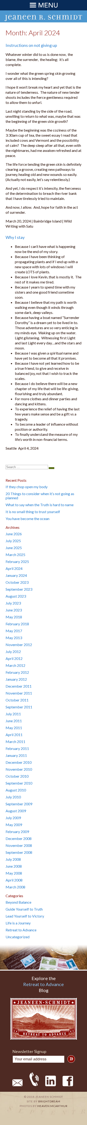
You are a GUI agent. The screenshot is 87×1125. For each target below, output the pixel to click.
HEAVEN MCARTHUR (52, 1106)
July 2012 (13, 651)
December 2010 (19, 762)
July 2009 (13, 817)
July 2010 (13, 797)
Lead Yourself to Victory (25, 916)
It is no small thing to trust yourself (33, 511)
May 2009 (14, 824)
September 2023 (19, 589)
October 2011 (17, 700)
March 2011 (15, 741)
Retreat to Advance (21, 930)
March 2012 (15, 665)
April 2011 (14, 734)
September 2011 (19, 707)
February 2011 (17, 748)
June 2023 (14, 610)
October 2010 (17, 776)
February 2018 (17, 624)
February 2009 (17, 831)
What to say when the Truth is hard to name (40, 504)
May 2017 (14, 631)
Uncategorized (17, 937)
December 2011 (19, 686)
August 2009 (16, 811)
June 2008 (14, 866)
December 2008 (19, 838)
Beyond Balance (18, 902)
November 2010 (19, 769)
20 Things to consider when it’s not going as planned (40, 495)
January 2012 (16, 679)
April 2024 (14, 568)
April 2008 (14, 880)
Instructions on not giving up (31, 45)
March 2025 (15, 554)
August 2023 (16, 596)
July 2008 (13, 859)
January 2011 (16, 755)
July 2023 (13, 603)
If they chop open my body (27, 486)
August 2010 (16, 790)
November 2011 (19, 693)
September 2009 (19, 804)
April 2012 (14, 658)
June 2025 (14, 547)
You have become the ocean (27, 518)
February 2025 (17, 561)
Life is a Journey (18, 923)
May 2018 (14, 617)
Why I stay (15, 237)
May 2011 (14, 727)
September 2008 (19, 852)
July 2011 (13, 714)
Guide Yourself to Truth (24, 909)
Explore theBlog (43, 984)
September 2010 (19, 783)
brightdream (49, 1101)
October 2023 (17, 582)
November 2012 (19, 644)
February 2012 (17, 672)
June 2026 (14, 534)
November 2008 (19, 845)
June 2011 (14, 721)
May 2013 (14, 637)
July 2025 (13, 540)
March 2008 (15, 887)
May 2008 (14, 873)
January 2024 (16, 575)
